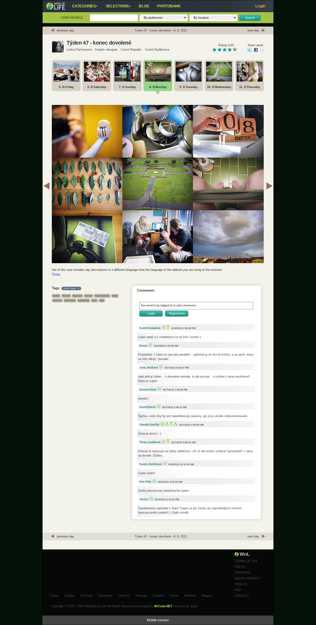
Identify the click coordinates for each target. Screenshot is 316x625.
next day (253, 30)
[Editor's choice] (163, 327)
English (70, 595)
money (57, 300)
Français (141, 595)
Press (240, 567)
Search (250, 18)
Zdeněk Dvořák (149, 424)
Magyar (206, 595)
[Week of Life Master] (167, 327)
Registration (177, 313)
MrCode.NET (163, 606)
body (56, 295)
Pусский (86, 595)
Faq (238, 590)
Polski (174, 595)
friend (66, 295)
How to (241, 584)
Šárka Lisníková (150, 442)
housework (102, 295)
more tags (70, 288)
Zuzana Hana (147, 389)
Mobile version (158, 620)
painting (83, 300)
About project (247, 578)
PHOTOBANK (169, 6)
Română (189, 595)
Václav (143, 499)
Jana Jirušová (148, 367)
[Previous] (47, 186)
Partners (243, 572)
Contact (242, 596)
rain (94, 300)
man (115, 295)
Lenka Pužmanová (79, 49)
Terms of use (246, 561)
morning (70, 300)
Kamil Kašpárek (150, 328)
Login (260, 6)
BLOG (144, 6)
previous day (65, 30)
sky (102, 300)
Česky (56, 274)
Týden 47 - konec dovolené (99, 43)
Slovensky (105, 595)
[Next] (269, 186)
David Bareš (147, 407)
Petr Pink (145, 481)
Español (158, 595)
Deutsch (124, 595)
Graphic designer (106, 49)
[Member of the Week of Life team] (175, 424)
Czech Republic (131, 49)
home (88, 295)
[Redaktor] (166, 424)
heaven (77, 295)
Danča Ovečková (150, 464)
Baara (143, 345)
